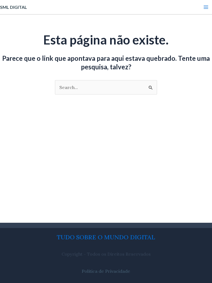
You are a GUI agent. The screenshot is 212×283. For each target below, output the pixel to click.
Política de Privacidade (106, 271)
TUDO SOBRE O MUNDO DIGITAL (106, 237)
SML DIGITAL (13, 7)
